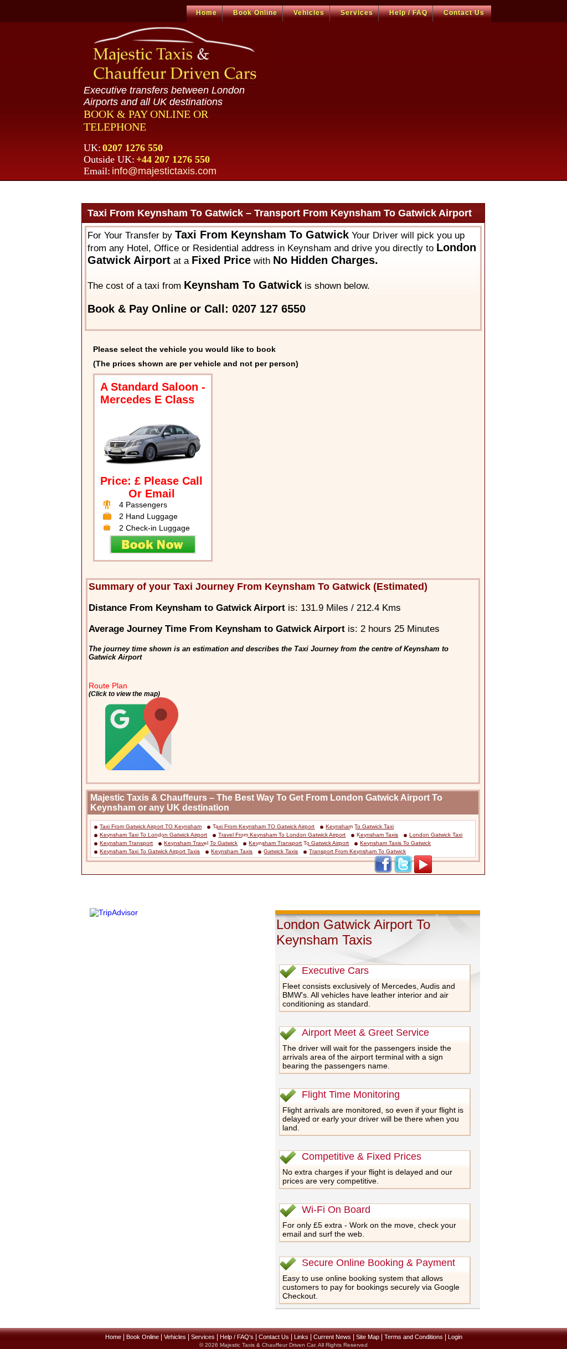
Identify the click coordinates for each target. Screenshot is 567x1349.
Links (301, 1337)
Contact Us (464, 13)
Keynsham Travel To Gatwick (201, 843)
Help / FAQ (408, 13)
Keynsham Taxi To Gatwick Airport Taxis (150, 851)
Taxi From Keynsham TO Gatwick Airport (264, 826)
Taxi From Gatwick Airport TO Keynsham (151, 826)
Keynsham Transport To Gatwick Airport (299, 843)
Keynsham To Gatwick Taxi (360, 826)
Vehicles (308, 13)
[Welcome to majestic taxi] (176, 55)
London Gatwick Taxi (435, 835)
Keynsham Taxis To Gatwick (395, 843)
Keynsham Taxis (377, 835)
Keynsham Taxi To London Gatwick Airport (153, 835)
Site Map (367, 1337)
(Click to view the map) (124, 693)
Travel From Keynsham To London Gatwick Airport (282, 835)
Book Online (255, 13)
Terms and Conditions (413, 1337)
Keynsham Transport (126, 843)
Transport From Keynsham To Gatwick (357, 851)
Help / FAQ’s (237, 1337)
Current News (332, 1337)
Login (455, 1337)
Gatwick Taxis (281, 851)
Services (357, 13)
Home (206, 13)
